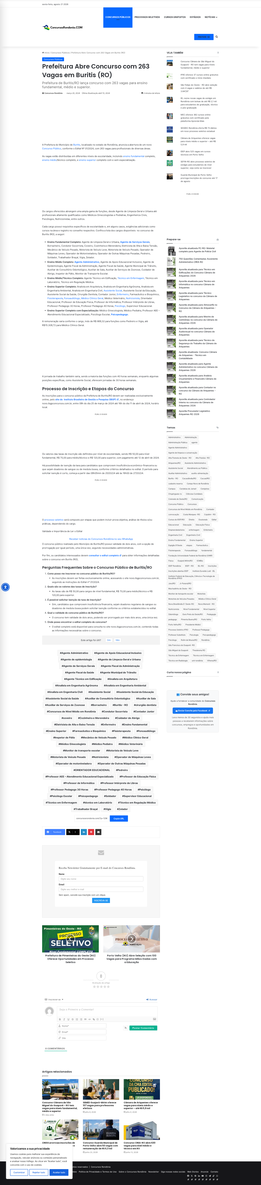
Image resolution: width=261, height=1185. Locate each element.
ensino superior (87, 160)
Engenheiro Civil (193, 535)
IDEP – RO (189, 566)
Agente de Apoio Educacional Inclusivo (119, 652)
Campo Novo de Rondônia (198, 483)
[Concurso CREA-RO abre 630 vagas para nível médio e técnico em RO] (142, 1129)
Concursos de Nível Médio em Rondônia (72, 711)
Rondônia (205, 640)
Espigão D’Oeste (175, 545)
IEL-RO (201, 566)
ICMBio (200, 561)
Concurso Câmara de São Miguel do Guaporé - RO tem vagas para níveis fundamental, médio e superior (198, 64)
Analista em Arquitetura (123, 678)
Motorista (201, 594)
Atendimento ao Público (197, 468)
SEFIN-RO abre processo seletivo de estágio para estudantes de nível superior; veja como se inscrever (198, 164)
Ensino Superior (56, 731)
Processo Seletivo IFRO (178, 630)
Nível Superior (209, 609)
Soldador (111, 796)
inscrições (212, 566)
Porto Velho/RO (174, 624)
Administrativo (174, 437)
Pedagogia (211, 614)
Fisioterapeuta (55, 298)
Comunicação (197, 499)
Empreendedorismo (176, 530)
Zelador (123, 809)
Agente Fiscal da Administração (121, 665)
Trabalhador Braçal (86, 809)
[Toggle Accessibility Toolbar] (5, 587)
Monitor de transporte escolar (82, 750)
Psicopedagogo (119, 314)
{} (98, 1019)
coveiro (67, 718)
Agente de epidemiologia (77, 659)
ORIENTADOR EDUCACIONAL (92, 770)
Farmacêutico (202, 545)
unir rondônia (197, 660)
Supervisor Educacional (137, 796)
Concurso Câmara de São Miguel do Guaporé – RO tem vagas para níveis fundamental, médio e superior (59, 1107)
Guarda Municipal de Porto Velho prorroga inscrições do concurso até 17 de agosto (199, 178)
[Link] (94, 1019)
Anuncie (204, 1171)
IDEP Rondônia (174, 566)
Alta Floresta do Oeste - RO (179, 458)
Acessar (153, 999)
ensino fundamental (133, 156)
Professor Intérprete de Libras (120, 783)
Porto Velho (206, 619)
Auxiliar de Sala (147, 698)
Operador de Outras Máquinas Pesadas (122, 763)
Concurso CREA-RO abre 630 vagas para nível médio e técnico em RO (139, 1145)
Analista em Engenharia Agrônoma (77, 685)
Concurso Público (51, 148)
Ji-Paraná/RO (185, 583)
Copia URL (119, 818)
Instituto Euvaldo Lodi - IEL (204, 571)
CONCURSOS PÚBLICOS (117, 17)
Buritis (76, 144)
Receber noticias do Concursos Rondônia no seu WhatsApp (101, 539)
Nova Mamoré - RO (206, 604)
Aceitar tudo (59, 1172)
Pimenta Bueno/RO (189, 619)
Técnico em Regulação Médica (138, 802)
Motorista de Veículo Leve (123, 750)
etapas (189, 545)
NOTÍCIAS (210, 17)
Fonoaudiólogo (72, 298)
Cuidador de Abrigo (128, 718)
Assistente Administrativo (195, 463)
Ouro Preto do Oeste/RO (192, 614)
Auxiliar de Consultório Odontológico (108, 698)
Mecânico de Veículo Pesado (99, 737)
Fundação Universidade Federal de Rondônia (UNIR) (190, 555)
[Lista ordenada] (77, 1019)
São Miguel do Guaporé (178, 650)
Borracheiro (99, 704)
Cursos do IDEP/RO (176, 519)
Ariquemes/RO (174, 463)
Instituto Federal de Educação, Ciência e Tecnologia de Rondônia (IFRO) (191, 577)
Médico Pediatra (103, 744)
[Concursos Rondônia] (62, 27)
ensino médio (49, 160)
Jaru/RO (171, 583)
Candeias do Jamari (188, 489)
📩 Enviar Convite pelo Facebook (191, 710)
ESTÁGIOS (195, 17)
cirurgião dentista (145, 704)
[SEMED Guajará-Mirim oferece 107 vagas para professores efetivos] (101, 1089)
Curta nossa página (179, 672)
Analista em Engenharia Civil (65, 691)
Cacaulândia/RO (189, 478)
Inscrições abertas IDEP (178, 571)
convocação (173, 514)
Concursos (192, 504)
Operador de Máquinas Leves (133, 757)
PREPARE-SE (204, 37)
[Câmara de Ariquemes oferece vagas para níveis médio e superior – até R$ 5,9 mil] (142, 1089)
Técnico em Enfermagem (131, 278)
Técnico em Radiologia (178, 660)
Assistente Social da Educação (136, 691)
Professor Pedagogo (200, 630)
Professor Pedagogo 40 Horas (114, 789)
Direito (191, 519)
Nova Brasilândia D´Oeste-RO (181, 604)
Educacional (173, 525)
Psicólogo (120, 306)
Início (46, 52)
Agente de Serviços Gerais (135, 242)
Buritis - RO (121, 704)
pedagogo (172, 619)
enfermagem (194, 530)
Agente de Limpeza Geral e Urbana (120, 659)
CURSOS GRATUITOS (175, 17)
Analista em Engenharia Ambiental (125, 685)
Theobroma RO (198, 650)
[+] (102, 1019)
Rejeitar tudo (38, 1172)
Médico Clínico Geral (92, 298)
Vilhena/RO (212, 660)
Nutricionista (133, 298)
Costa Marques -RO (191, 514)
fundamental (206, 550)
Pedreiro (123, 770)
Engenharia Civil (175, 535)
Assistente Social (113, 290)
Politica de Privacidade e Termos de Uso (98, 1171)
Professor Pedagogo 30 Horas (70, 789)
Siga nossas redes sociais (173, 1171)
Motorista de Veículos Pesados (181, 599)
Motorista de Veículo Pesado (69, 757)
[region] (39, 1161)
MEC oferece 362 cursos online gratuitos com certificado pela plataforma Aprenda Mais (196, 117)
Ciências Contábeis (194, 494)
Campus (171, 489)
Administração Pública (177, 442)
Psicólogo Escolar (61, 796)
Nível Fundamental (191, 609)
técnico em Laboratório (98, 802)
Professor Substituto (176, 635)
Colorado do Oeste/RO (177, 499)
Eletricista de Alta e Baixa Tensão (75, 724)
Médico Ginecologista (73, 744)
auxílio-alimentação (199, 473)
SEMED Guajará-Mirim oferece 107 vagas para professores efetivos (99, 1105)
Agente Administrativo (86, 262)
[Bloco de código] (89, 1019)
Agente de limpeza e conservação (182, 453)
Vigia (108, 809)
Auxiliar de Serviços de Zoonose (66, 704)
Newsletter (153, 1171)
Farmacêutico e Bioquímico (90, 731)
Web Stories (193, 1171)
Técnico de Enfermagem (178, 655)
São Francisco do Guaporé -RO (181, 645)
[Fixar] (73, 1019)
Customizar (19, 1172)
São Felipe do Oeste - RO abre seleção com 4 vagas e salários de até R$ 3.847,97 (199, 88)
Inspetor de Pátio (65, 737)
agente (194, 442)
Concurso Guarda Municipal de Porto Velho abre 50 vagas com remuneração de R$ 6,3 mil (100, 1145)
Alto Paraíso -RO (203, 458)
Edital (214, 519)
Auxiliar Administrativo (177, 473)
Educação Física (203, 525)
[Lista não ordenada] (81, 1019)
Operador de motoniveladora (74, 763)
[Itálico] (64, 1019)
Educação (187, 525)
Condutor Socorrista (115, 711)
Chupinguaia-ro (175, 494)
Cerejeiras (205, 489)
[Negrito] (60, 1019)
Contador (210, 509)
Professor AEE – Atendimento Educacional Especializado (80, 776)
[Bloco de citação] (85, 1019)
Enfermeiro (123, 294)
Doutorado (203, 519)
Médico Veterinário (131, 744)
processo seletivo (53, 519)
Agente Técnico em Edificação (84, 678)
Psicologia (194, 635)
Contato (214, 1171)
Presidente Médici (193, 624)
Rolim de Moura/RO (189, 640)
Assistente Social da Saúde (63, 698)
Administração (191, 437)
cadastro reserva (175, 483)
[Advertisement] (101, 120)
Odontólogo (173, 614)
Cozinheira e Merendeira (94, 718)
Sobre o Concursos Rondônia (132, 1171)
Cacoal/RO (205, 478)
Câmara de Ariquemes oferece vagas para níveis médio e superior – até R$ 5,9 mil (141, 1105)
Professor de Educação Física (138, 776)
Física (170, 561)
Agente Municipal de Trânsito (119, 672)
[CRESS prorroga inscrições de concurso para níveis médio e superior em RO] (60, 1129)
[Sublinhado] (68, 1019)
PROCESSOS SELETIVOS (147, 17)
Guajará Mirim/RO (185, 561)
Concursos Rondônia (53, 93)
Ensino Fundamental (135, 724)
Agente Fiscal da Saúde (80, 672)
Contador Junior (144, 711)
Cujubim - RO (210, 514)
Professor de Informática (79, 783)
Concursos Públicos (60, 52)
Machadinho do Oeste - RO (179, 588)
